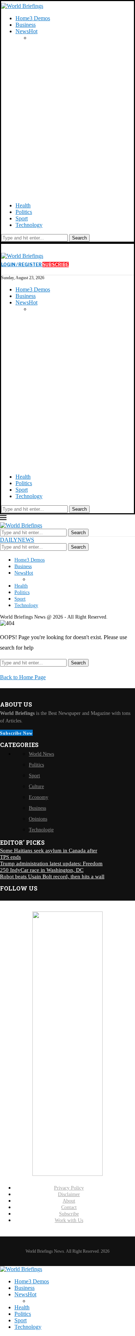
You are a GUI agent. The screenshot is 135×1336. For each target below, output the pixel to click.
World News (41, 754)
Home (32, 18)
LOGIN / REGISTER (21, 264)
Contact (69, 1207)
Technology (28, 225)
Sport (21, 218)
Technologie (41, 829)
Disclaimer (69, 1194)
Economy (38, 797)
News (26, 31)
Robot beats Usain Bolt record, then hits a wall (52, 876)
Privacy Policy (69, 1188)
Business (25, 25)
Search (79, 238)
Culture (36, 786)
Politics (23, 212)
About (69, 1201)
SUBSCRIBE (55, 264)
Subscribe (69, 1214)
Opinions (38, 819)
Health (23, 205)
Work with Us (69, 1220)
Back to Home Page (23, 677)
